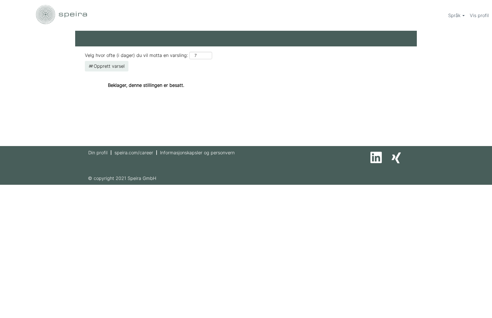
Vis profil (479, 15)
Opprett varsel (108, 66)
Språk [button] (455, 15)
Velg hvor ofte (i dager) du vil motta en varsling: (136, 55)
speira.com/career (133, 152)
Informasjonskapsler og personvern (197, 152)
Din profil (98, 152)
